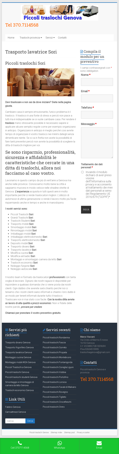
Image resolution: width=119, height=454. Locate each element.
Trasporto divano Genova (17, 342)
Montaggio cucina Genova (18, 357)
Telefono (87, 107)
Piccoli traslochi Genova (17, 372)
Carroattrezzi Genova (15, 412)
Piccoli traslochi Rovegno (55, 392)
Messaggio (89, 124)
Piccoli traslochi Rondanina (56, 337)
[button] (112, 4)
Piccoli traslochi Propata (55, 352)
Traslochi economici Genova (19, 390)
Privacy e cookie (83, 432)
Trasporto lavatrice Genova (18, 352)
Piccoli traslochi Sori (25, 63)
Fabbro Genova (12, 407)
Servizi (49, 37)
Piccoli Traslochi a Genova (18, 367)
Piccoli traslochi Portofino (55, 377)
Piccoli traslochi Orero (54, 407)
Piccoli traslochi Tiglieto (54, 397)
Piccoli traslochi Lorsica (54, 382)
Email (85, 91)
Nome (85, 74)
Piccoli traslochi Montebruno (57, 357)
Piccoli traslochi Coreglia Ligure (58, 367)
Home (11, 37)
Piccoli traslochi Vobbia (54, 372)
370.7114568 (25, 25)
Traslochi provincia (30, 37)
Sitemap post (69, 432)
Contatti (62, 37)
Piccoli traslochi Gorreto (55, 347)
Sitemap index (56, 432)
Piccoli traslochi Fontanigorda (57, 362)
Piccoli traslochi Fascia (54, 342)
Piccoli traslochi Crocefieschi (57, 402)
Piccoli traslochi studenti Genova (21, 377)
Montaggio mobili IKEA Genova (20, 362)
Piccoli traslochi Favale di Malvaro (59, 387)
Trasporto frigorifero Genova (19, 347)
